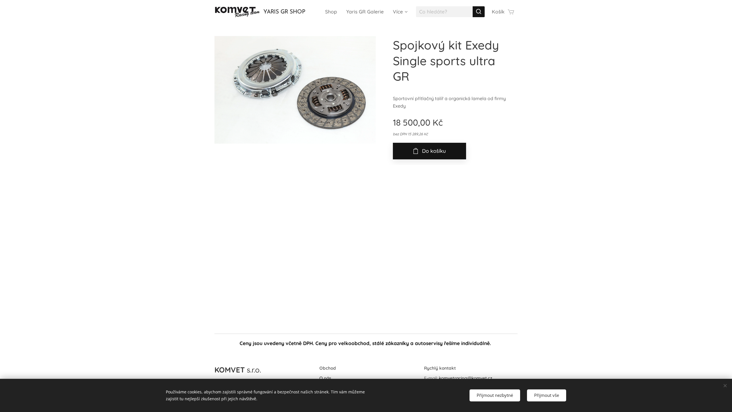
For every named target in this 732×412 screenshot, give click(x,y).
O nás (325, 378)
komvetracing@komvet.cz (465, 378)
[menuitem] (333, 12)
